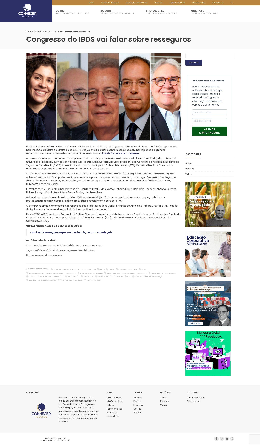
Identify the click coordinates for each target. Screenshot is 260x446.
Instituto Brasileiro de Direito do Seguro (127, 273)
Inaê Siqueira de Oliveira (91, 273)
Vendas (137, 412)
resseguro (88, 276)
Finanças (138, 404)
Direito (136, 401)
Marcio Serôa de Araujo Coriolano (46, 276)
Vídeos (188, 174)
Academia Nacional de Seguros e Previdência (74, 269)
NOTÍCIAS (158, 3)
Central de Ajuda (196, 397)
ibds (143, 269)
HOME (91, 3)
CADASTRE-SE (218, 3)
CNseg (112, 269)
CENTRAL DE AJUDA (177, 3)
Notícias (38, 32)
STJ (129, 276)
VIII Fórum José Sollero (71, 280)
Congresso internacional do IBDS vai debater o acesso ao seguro (64, 245)
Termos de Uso (114, 408)
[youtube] (227, 439)
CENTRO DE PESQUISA (110, 3)
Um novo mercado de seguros (44, 255)
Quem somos (114, 397)
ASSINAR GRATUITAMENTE (209, 131)
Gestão (137, 408)
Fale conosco (194, 401)
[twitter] (222, 439)
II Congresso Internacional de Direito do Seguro (52, 273)
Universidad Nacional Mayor (42, 280)
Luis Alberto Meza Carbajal (164, 273)
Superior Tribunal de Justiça (148, 276)
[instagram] (232, 439)
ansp (102, 269)
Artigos (189, 162)
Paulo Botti (73, 276)
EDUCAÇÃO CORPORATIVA (136, 3)
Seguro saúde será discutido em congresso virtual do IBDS (60, 250)
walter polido (93, 280)
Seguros (137, 397)
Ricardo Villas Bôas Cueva (110, 276)
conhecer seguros (128, 269)
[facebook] (216, 439)
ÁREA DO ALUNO (198, 3)
